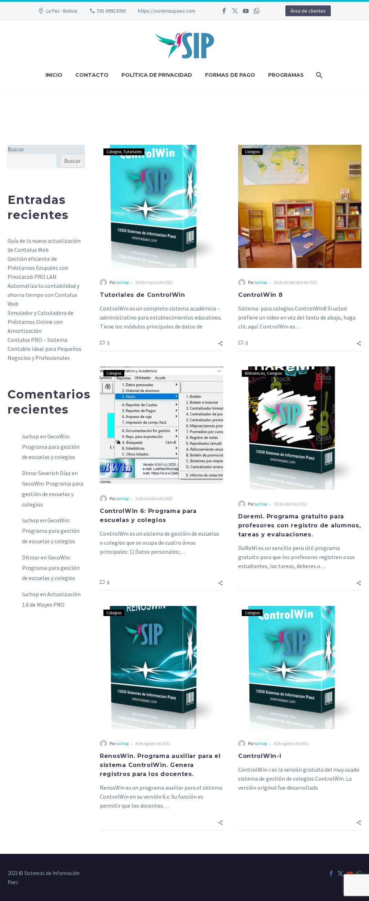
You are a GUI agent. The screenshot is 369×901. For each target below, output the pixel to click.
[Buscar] (318, 75)
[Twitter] (235, 11)
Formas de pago (230, 75)
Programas (286, 75)
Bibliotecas (255, 373)
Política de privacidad (156, 75)
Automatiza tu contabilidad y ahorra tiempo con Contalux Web (43, 294)
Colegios (113, 151)
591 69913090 (111, 11)
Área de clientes (308, 11)
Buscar (16, 149)
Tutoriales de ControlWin (142, 294)
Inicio (53, 75)
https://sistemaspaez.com (166, 11)
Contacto (91, 75)
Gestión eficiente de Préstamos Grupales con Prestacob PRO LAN (38, 267)
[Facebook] (224, 11)
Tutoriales (132, 151)
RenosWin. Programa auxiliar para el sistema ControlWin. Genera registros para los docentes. (160, 765)
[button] (220, 342)
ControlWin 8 (260, 294)
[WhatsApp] (256, 11)
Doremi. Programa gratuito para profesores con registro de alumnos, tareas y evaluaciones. (299, 525)
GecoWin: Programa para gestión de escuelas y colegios (51, 447)
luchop (122, 282)
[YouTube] (245, 11)
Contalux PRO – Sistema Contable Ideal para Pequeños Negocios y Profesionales (44, 348)
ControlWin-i (259, 756)
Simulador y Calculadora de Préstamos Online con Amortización (41, 321)
